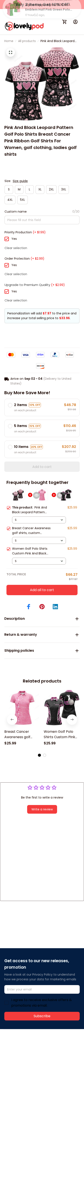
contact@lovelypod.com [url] (31, 1052)
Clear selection (16, 248)
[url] (20, 1057)
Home (8, 41)
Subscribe (42, 1016)
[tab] (39, 755)
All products (27, 41)
